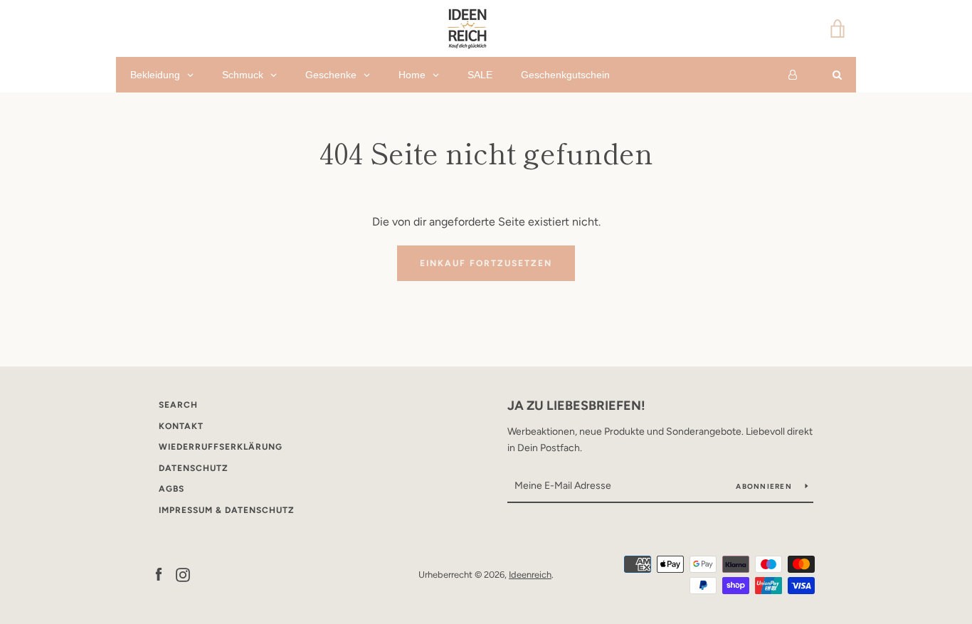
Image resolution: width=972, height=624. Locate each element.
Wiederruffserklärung (220, 447)
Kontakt (181, 426)
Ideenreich (530, 574)
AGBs (171, 489)
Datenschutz (193, 468)
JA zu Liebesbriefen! (576, 405)
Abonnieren (765, 486)
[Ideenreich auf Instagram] (183, 574)
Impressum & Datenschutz (227, 510)
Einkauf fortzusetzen (486, 263)
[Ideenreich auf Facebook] (159, 574)
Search (178, 405)
